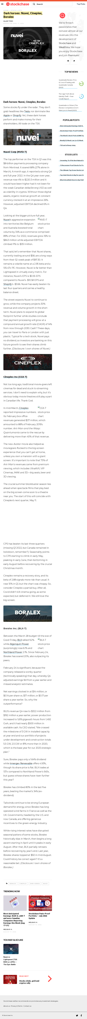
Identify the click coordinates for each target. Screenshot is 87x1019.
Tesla (27, 111)
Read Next (24, 976)
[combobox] (52, 4)
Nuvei (6, 219)
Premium (73, 55)
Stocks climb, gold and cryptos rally (29, 982)
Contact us (27, 1006)
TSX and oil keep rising (67, 145)
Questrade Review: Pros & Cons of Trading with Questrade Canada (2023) (67, 83)
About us (6, 1006)
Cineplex (24, 408)
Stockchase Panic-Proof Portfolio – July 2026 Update (39, 916)
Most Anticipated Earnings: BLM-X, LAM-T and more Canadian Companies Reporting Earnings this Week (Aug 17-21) (14, 920)
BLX (19, 640)
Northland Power (12, 652)
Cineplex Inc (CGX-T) (15, 377)
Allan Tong (8, 21)
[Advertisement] (27, 81)
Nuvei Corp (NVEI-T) (15, 151)
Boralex (13, 883)
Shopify (17, 115)
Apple (6, 115)
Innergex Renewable (21, 763)
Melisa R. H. (7, 929)
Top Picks (81, 4)
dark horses (35, 883)
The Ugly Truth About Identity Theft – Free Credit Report (66, 96)
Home (6, 10)
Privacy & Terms (16, 1006)
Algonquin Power (19, 644)
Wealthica (64, 47)
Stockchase (65, 43)
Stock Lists (16, 10)
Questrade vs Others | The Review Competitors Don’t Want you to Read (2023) (68, 107)
